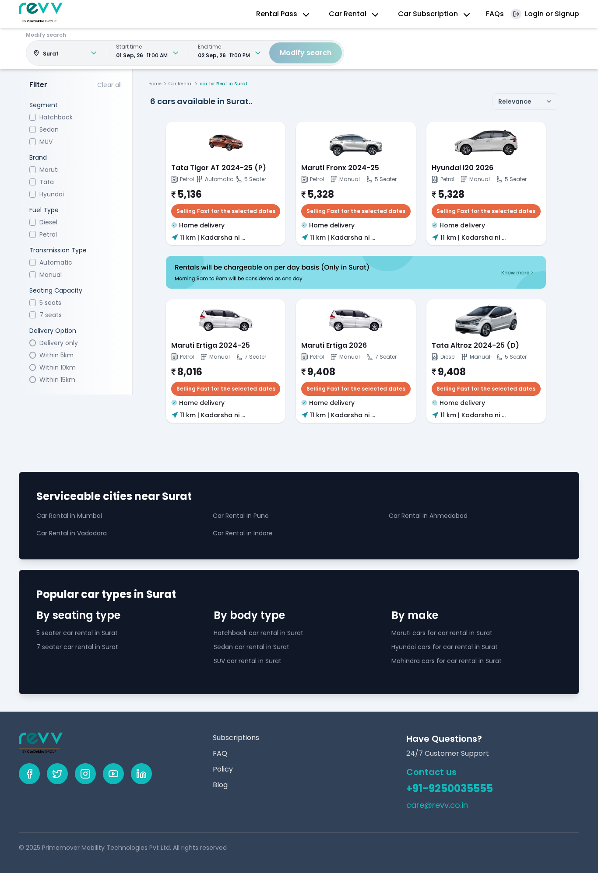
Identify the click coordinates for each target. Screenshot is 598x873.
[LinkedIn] (141, 773)
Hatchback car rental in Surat (258, 633)
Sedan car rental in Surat (251, 647)
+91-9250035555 (449, 789)
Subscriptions (236, 738)
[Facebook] (29, 773)
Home (155, 84)
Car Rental (181, 84)
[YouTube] (113, 773)
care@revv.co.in (437, 805)
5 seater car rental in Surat (77, 633)
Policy (223, 769)
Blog (220, 785)
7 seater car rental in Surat (77, 647)
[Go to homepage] (41, 13)
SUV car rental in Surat (247, 660)
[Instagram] (85, 773)
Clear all (109, 84)
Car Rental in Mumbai (69, 515)
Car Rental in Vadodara (71, 533)
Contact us (431, 772)
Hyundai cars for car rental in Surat (444, 647)
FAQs (495, 14)
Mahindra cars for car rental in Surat (446, 660)
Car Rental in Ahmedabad (428, 515)
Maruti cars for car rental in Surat (441, 633)
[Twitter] (57, 773)
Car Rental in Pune (241, 515)
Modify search (305, 53)
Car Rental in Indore (243, 533)
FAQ (220, 753)
